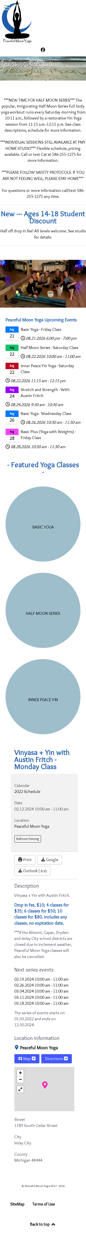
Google (51, 859)
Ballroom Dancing (27, 839)
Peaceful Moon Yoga (39, 1047)
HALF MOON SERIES (43, 613)
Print (27, 859)
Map (27, 1058)
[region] (43, 68)
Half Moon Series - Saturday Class (49, 347)
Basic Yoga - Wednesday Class (46, 413)
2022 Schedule (27, 791)
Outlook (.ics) (34, 870)
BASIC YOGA (43, 527)
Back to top (40, 1224)
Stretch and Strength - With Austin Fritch (45, 392)
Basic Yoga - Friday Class (41, 329)
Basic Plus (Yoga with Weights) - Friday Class (48, 434)
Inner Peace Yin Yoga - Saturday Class (47, 368)
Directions (54, 1058)
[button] (5, 283)
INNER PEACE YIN (43, 699)
